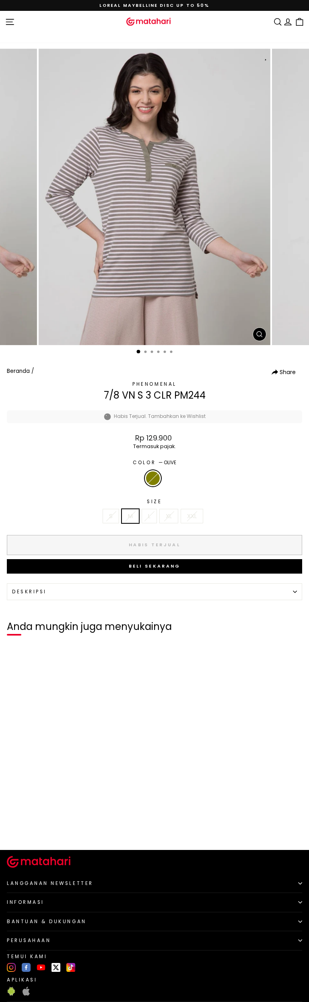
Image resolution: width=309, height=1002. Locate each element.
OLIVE (153, 478)
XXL (192, 516)
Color (154, 462)
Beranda (18, 371)
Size (154, 501)
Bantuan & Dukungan (47, 921)
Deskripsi (29, 591)
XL (169, 516)
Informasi (25, 902)
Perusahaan (29, 940)
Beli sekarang (155, 566)
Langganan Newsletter (50, 883)
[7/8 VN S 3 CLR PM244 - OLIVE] (15, 830)
